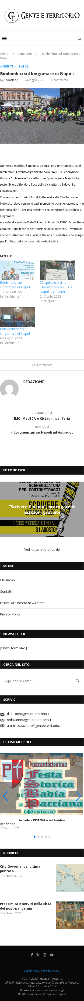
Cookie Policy (32, 971)
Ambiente (25, 53)
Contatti (6, 591)
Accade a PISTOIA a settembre (42, 820)
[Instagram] (44, 955)
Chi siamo (7, 580)
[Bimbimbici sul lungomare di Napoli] (17, 270)
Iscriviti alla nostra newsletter (22, 603)
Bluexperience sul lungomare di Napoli (15, 331)
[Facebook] (32, 955)
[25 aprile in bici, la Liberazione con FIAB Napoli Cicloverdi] (57, 270)
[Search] (79, 38)
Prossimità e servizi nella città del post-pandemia (25, 906)
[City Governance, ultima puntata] (70, 878)
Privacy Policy (10, 614)
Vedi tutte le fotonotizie (42, 549)
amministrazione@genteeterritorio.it (34, 725)
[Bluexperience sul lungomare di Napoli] (17, 317)
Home (4, 53)
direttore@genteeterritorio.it (28, 713)
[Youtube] (51, 955)
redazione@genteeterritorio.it (29, 720)
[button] (4, 509)
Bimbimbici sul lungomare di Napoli (15, 284)
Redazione (11, 80)
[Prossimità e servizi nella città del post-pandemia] (70, 915)
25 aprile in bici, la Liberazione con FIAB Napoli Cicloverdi (56, 287)
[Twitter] (38, 955)
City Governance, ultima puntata (20, 868)
